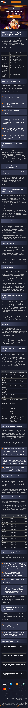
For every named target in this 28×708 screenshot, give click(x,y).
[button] (26, 700)
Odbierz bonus (15, 2)
